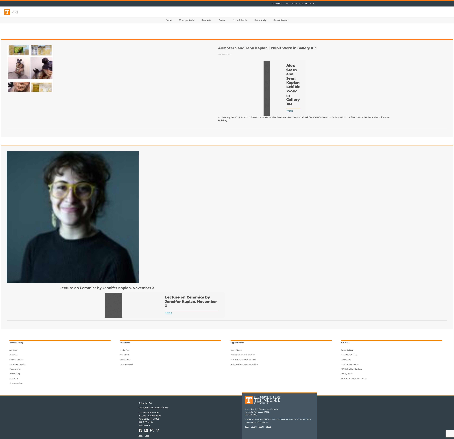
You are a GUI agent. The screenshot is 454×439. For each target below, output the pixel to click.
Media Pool (124, 350)
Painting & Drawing (17, 364)
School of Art (145, 403)
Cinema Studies (16, 359)
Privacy (253, 427)
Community (260, 20)
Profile (289, 111)
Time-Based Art (16, 383)
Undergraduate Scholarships (243, 355)
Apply (294, 3)
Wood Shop (125, 359)
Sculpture (13, 378)
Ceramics (13, 355)
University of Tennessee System (282, 419)
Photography (15, 369)
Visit (287, 3)
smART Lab (124, 355)
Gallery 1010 (346, 359)
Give (301, 3)
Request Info (277, 3)
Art (15, 12)
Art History (14, 350)
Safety (261, 427)
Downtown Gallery (349, 355)
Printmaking (14, 374)
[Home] (262, 402)
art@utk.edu (144, 425)
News (36, 31)
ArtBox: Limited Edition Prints (354, 378)
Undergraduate (186, 20)
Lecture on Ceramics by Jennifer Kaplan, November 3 (106, 288)
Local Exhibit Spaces (349, 364)
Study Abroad (236, 350)
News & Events (240, 20)
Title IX (268, 427)
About (169, 20)
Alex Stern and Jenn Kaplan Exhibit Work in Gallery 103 (267, 48)
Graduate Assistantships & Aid (243, 359)
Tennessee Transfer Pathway (256, 422)
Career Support (281, 20)
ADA (247, 427)
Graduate (206, 20)
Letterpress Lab (126, 364)
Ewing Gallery (347, 350)
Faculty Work (346, 374)
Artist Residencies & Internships (244, 364)
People (222, 20)
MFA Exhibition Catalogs (351, 369)
